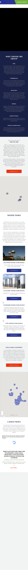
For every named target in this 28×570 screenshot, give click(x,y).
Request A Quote (22, 2)
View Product (14, 270)
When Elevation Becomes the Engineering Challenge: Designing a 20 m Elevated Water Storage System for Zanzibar (14, 454)
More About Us (14, 171)
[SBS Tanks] (3, 2)
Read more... (14, 467)
